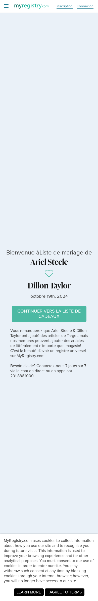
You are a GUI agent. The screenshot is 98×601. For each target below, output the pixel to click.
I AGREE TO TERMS (64, 592)
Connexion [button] (85, 6)
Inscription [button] (65, 6)
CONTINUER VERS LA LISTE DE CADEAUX (49, 314)
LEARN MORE (29, 592)
